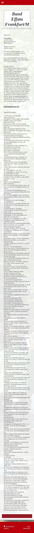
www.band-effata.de (20, 96)
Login (28, 526)
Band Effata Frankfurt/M (17, 19)
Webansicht (26, 528)
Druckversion (9, 526)
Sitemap (6, 528)
